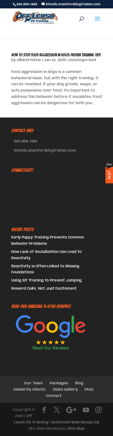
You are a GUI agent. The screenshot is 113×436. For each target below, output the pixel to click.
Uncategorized (82, 60)
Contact (53, 396)
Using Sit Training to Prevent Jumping (46, 280)
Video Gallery (65, 389)
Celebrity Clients (29, 389)
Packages (59, 383)
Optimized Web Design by (75, 422)
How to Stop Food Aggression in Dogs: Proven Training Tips (56, 55)
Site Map (76, 428)
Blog (79, 383)
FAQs (89, 389)
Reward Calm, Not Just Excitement (44, 288)
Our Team (33, 383)
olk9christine (29, 60)
